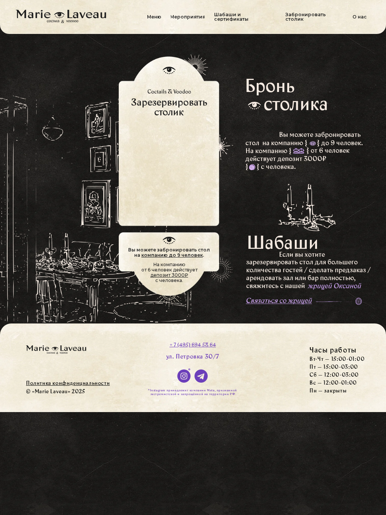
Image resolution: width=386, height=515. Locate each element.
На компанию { (268, 151)
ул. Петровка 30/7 (192, 357)
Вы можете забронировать (320, 135)
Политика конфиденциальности (68, 383)
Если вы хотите (302, 255)
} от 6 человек (327, 151)
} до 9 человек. (340, 143)
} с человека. (276, 167)
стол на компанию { (276, 143)
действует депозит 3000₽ (285, 159)
